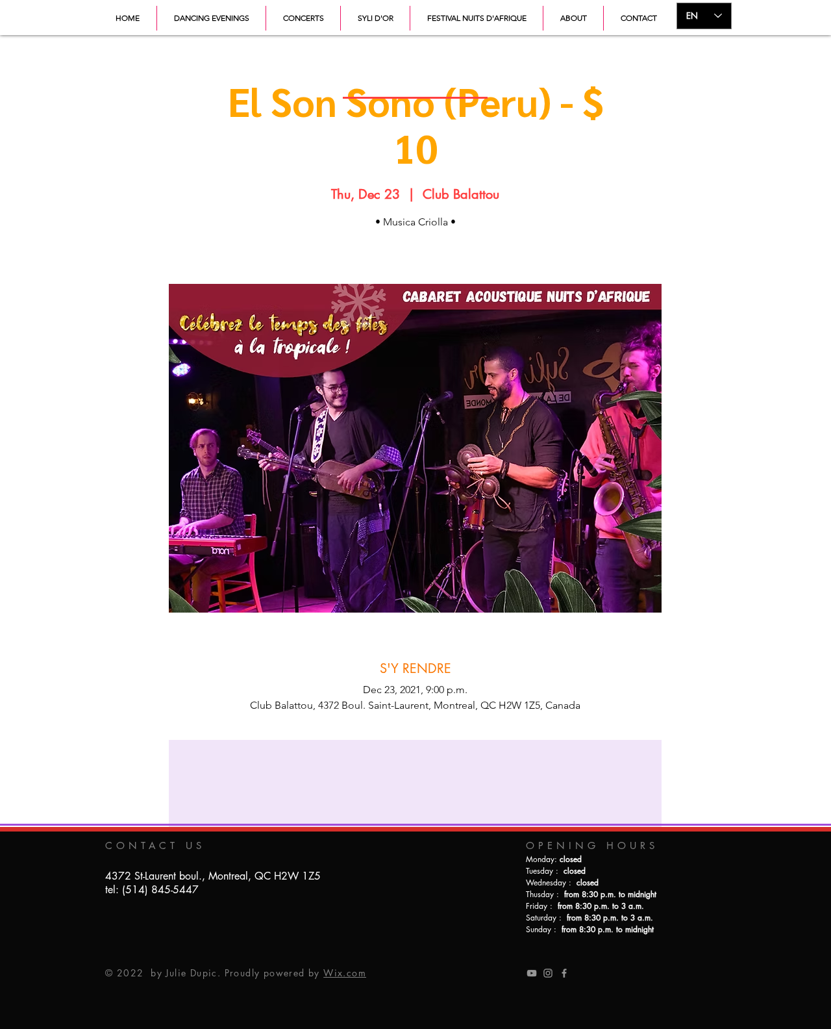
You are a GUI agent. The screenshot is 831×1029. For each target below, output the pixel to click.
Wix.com (344, 973)
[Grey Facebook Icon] (564, 973)
